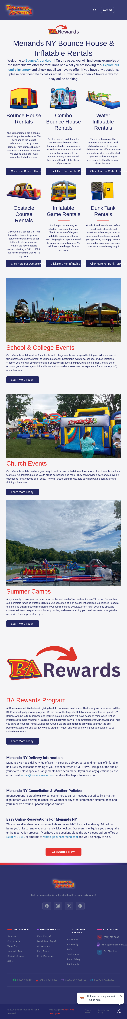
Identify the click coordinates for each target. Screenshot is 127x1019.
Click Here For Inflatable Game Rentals (66, 263)
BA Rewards (73, 964)
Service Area (73, 954)
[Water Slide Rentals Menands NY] (103, 98)
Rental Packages (45, 956)
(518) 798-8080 (111, 937)
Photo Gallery (73, 959)
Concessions (43, 946)
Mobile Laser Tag (45, 941)
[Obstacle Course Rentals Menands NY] (23, 191)
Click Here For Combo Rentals (66, 171)
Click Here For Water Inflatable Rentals (105, 171)
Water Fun (12, 946)
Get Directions (110, 951)
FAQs (69, 949)
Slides (10, 961)
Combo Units (13, 941)
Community (72, 944)
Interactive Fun (14, 951)
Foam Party (43, 936)
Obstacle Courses (15, 956)
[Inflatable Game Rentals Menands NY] (63, 191)
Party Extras (43, 951)
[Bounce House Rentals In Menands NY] (23, 98)
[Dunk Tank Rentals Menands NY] (103, 191)
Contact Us (72, 939)
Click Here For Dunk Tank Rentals (105, 263)
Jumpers (11, 936)
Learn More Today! (22, 379)
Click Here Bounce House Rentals (26, 171)
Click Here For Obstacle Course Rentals (26, 263)
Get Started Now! (64, 851)
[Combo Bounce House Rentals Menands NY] (63, 98)
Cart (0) (107, 10)
